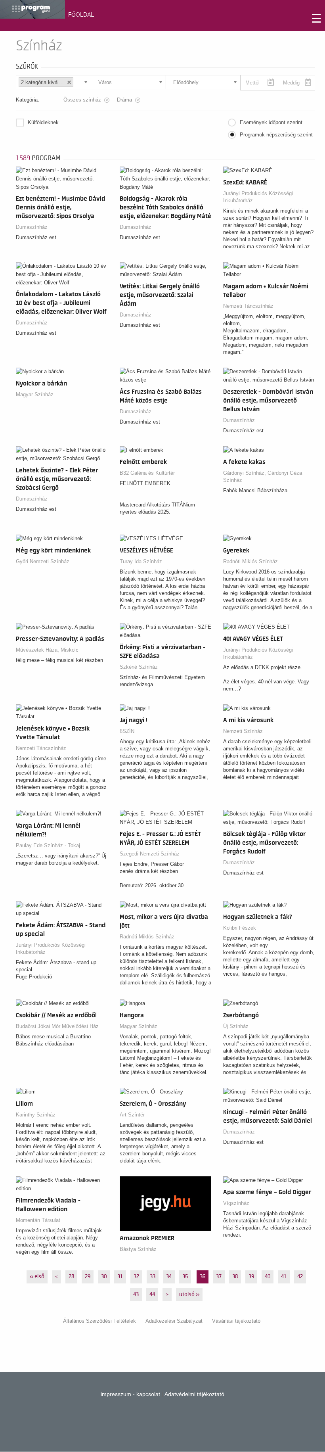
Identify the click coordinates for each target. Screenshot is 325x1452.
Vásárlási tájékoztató (236, 1321)
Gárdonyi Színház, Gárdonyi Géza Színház (262, 476)
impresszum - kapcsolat (130, 1394)
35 (185, 1277)
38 (235, 1277)
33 (152, 1277)
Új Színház (236, 1026)
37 (219, 1277)
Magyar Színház (35, 394)
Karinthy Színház (35, 1115)
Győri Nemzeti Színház (42, 561)
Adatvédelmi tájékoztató (194, 1394)
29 (87, 1277)
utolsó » (189, 1294)
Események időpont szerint (271, 122)
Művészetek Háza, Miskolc (47, 650)
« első (37, 1277)
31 (120, 1277)
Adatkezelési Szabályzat (174, 1321)
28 (71, 1277)
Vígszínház (236, 1203)
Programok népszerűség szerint (276, 135)
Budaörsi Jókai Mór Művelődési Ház (57, 1026)
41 (284, 1277)
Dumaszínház (32, 227)
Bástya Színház (138, 1249)
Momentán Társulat (38, 1220)
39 (251, 1277)
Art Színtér (132, 1115)
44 (152, 1294)
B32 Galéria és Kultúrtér (147, 473)
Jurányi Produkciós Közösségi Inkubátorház (258, 196)
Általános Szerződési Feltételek (99, 1321)
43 (136, 1294)
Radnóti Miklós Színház (250, 561)
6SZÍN (127, 731)
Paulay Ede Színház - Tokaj (48, 845)
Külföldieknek (43, 122)
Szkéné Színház (139, 667)
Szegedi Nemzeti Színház (150, 854)
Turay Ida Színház (141, 561)
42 (300, 1277)
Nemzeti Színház (243, 731)
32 (136, 1277)
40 (267, 1277)
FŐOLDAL (81, 15)
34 (169, 1277)
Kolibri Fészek (239, 928)
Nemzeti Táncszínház (248, 306)
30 (104, 1277)
